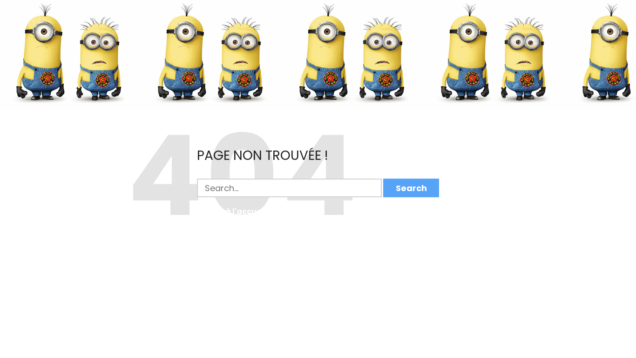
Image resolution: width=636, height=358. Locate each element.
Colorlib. (366, 354)
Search (411, 188)
